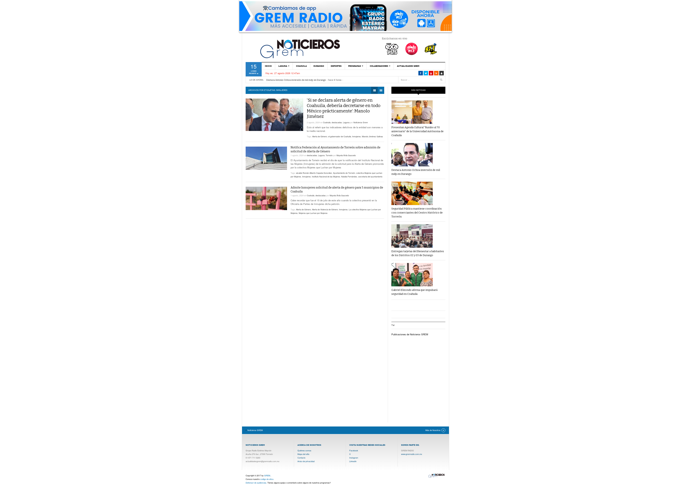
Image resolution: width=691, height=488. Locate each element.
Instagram (353, 457)
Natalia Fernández (349, 176)
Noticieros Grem (360, 122)
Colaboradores (379, 66)
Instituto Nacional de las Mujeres (326, 176)
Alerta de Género (319, 136)
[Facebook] (420, 73)
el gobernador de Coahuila (339, 136)
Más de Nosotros (433, 430)
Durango (318, 66)
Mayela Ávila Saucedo (346, 155)
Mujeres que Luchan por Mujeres (313, 213)
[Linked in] (431, 73)
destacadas (337, 122)
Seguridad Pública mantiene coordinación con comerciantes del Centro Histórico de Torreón (314, 81)
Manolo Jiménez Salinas (372, 136)
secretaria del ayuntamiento (370, 176)
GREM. (267, 475)
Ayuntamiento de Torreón (344, 172)
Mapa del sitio (303, 454)
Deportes (336, 66)
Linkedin (352, 461)
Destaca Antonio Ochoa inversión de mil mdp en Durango (296, 78)
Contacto (301, 457)
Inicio (268, 66)
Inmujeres (356, 136)
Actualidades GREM (408, 66)
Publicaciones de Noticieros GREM (409, 334)
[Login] (441, 73)
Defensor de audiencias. (256, 482)
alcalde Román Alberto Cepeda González (314, 172)
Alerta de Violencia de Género (325, 209)
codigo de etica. (267, 479)
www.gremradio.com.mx (411, 454)
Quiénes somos (304, 450)
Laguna (282, 66)
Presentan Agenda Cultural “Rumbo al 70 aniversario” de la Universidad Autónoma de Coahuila (417, 131)
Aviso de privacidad (306, 461)
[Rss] (436, 73)
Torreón (329, 155)
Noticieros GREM (300, 48)
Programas (354, 66)
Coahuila (301, 66)
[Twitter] (426, 73)
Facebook (353, 450)
